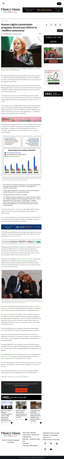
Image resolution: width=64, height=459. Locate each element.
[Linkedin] (56, 25)
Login (59, 3)
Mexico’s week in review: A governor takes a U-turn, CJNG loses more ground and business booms (6, 415)
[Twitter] (51, 25)
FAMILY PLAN (26, 434)
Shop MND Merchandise (30, 445)
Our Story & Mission (29, 432)
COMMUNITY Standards (50, 435)
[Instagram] (60, 25)
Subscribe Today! (21, 390)
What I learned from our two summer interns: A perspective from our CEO (21, 414)
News (6, 21)
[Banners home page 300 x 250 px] (53, 64)
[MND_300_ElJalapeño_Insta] (53, 86)
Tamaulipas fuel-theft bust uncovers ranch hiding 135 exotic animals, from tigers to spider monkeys (35, 415)
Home (2, 21)
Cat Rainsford (8, 33)
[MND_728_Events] (42, 14)
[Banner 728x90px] (21, 119)
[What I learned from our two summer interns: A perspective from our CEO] (21, 405)
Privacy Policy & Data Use (51, 439)
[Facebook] (46, 25)
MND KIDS (25, 439)
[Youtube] (51, 449)
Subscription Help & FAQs (51, 433)
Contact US (46, 437)
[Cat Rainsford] (2, 34)
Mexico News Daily (24, 457)
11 (26, 419)
